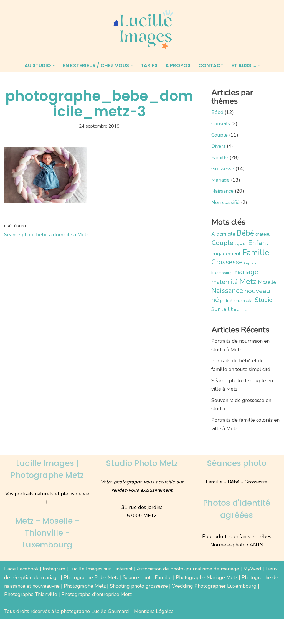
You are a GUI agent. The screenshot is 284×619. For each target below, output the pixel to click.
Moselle (267, 282)
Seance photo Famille (147, 577)
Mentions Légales (154, 611)
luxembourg (221, 273)
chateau (262, 234)
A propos (178, 65)
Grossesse (222, 168)
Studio (263, 300)
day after (241, 244)
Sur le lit (222, 309)
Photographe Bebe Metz (91, 577)
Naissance (222, 191)
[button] (53, 65)
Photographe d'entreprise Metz (96, 594)
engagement (226, 253)
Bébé (217, 112)
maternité (224, 282)
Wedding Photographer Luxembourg (214, 586)
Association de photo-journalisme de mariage (188, 568)
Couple (219, 135)
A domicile (223, 234)
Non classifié (225, 202)
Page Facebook (21, 568)
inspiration (251, 263)
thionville (240, 310)
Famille (219, 157)
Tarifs (149, 65)
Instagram (54, 568)
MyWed (252, 568)
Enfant (258, 243)
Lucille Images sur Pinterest (101, 568)
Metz (248, 281)
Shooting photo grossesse (139, 586)
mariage (245, 272)
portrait (226, 300)
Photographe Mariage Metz (206, 577)
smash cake (243, 300)
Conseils (220, 123)
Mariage (220, 180)
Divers (218, 146)
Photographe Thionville (30, 594)
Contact (211, 65)
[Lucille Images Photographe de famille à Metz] (142, 29)
